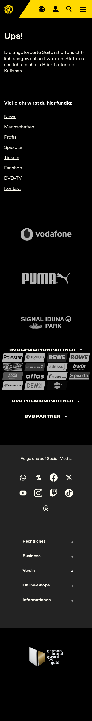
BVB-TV (13, 178)
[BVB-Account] (55, 9)
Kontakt (12, 188)
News (10, 116)
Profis (10, 137)
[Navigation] (83, 9)
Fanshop (13, 168)
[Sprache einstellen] (42, 9)
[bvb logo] (8, 9)
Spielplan (14, 147)
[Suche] (69, 9)
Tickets (11, 157)
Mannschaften (19, 127)
